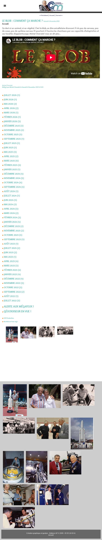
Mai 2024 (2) (10, 204)
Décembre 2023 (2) (14, 226)
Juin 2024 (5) (10, 200)
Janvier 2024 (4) (12, 221)
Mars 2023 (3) (11, 265)
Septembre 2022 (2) (14, 291)
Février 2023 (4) (12, 269)
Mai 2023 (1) (10, 256)
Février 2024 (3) (12, 217)
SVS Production (9, 318)
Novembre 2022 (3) (14, 283)
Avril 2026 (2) (11, 108)
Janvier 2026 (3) (12, 121)
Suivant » (59, 15)
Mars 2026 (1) (11, 112)
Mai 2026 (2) (10, 103)
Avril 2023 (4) (11, 261)
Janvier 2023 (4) (12, 274)
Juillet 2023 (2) (12, 248)
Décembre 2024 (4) (14, 173)
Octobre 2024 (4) (13, 182)
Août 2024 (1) (11, 191)
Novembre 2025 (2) (14, 130)
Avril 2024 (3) (11, 208)
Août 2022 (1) (11, 296)
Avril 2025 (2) (11, 156)
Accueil (52, 15)
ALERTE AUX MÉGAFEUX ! (19, 306)
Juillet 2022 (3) (12, 300)
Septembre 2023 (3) (14, 239)
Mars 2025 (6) (11, 160)
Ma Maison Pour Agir (11, 322)
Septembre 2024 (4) (14, 186)
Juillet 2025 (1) (12, 143)
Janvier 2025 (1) (12, 169)
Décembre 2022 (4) (14, 278)
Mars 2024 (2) (11, 213)
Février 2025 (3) (12, 165)
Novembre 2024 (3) (14, 178)
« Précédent (44, 15)
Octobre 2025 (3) (13, 134)
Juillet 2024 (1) (12, 195)
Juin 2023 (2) (10, 252)
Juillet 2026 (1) (12, 95)
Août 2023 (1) (11, 243)
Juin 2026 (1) (10, 99)
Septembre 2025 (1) (14, 138)
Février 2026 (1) (12, 116)
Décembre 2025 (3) (14, 125)
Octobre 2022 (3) (13, 287)
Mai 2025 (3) (10, 151)
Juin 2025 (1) (10, 147)
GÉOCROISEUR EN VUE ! (17, 311)
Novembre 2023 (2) (14, 230)
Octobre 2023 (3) (13, 235)
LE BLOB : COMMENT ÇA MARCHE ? (22, 20)
